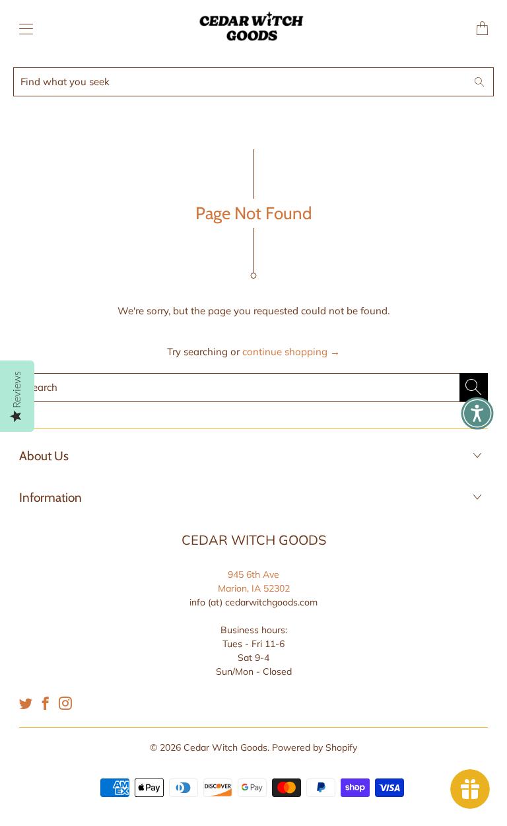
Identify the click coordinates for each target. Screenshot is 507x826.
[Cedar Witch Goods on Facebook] (45, 703)
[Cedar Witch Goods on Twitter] (25, 703)
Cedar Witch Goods (225, 747)
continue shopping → (291, 351)
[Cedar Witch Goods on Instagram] (65, 703)
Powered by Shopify (314, 747)
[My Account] (23, 29)
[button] (477, 413)
